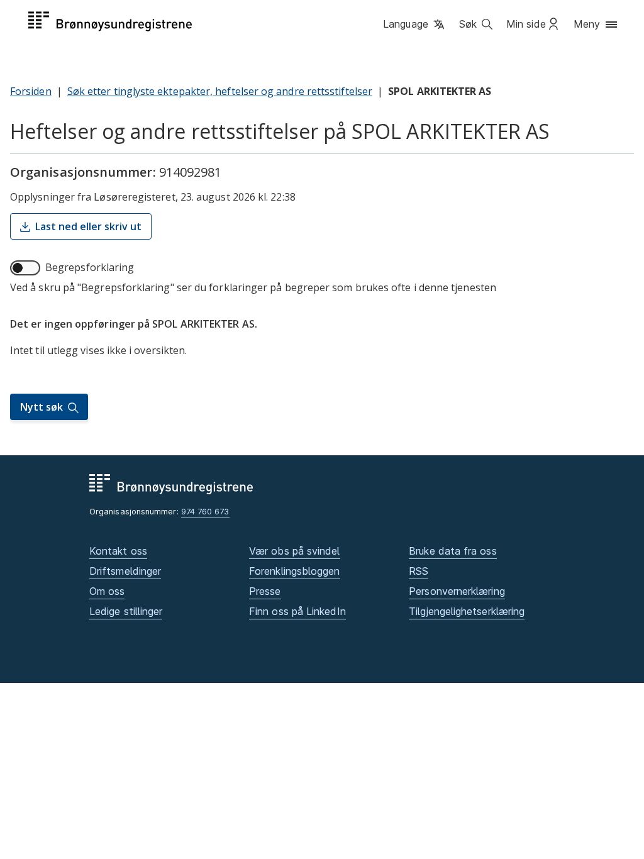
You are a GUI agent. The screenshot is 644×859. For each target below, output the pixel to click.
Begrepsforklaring (89, 267)
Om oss (107, 591)
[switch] (25, 267)
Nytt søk (41, 407)
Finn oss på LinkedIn (297, 611)
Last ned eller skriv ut (88, 226)
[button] (415, 24)
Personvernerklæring (457, 591)
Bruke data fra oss (452, 551)
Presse (264, 591)
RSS (418, 571)
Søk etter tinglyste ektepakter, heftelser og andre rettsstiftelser (219, 91)
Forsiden (31, 91)
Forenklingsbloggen (294, 571)
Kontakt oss (118, 551)
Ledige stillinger (125, 611)
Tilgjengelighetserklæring (467, 611)
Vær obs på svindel (294, 551)
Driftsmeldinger (125, 571)
